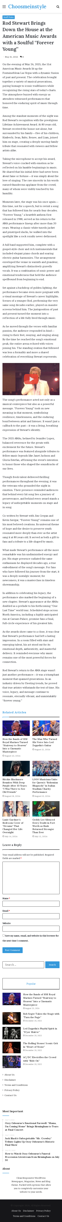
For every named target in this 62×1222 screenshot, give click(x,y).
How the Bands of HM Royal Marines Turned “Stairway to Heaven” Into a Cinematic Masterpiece (15, 745)
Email (6, 910)
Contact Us (10, 1095)
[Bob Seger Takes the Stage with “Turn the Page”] (11, 1018)
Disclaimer (10, 1079)
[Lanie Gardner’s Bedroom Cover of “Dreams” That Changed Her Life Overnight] (16, 809)
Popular (31, 983)
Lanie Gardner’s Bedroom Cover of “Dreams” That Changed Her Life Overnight (12, 826)
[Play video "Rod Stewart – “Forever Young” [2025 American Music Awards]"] (31, 379)
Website (6, 923)
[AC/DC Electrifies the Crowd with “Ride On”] (11, 1062)
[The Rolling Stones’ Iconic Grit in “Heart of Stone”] (11, 1047)
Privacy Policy (12, 1090)
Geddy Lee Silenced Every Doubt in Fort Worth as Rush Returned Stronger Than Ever (43, 826)
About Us (9, 1074)
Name (6, 898)
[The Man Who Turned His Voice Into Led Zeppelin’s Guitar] (46, 728)
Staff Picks (8, 17)
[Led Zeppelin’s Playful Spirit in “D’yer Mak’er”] (11, 1033)
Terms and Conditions (16, 1085)
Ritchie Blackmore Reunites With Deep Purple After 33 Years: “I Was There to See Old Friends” (14, 785)
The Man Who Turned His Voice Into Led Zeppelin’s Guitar (44, 742)
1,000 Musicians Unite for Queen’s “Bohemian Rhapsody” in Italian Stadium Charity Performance (45, 785)
